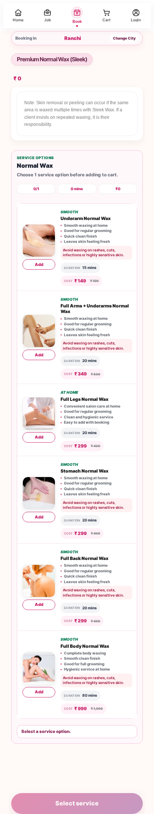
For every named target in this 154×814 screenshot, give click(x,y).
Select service (77, 803)
